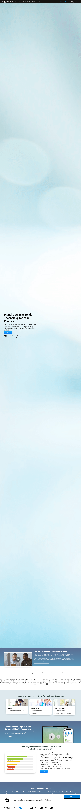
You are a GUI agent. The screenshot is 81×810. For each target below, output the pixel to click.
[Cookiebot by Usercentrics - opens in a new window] (7, 808)
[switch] (31, 808)
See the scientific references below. (41, 663)
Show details (57, 807)
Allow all (71, 796)
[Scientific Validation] (40, 685)
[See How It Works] (18, 659)
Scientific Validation (27, 1)
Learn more (10, 736)
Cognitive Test (13, 1)
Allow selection (72, 799)
